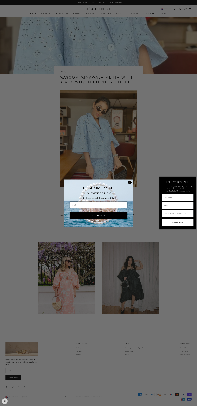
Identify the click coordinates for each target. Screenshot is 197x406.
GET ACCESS (98, 215)
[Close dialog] (130, 182)
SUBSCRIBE (177, 222)
